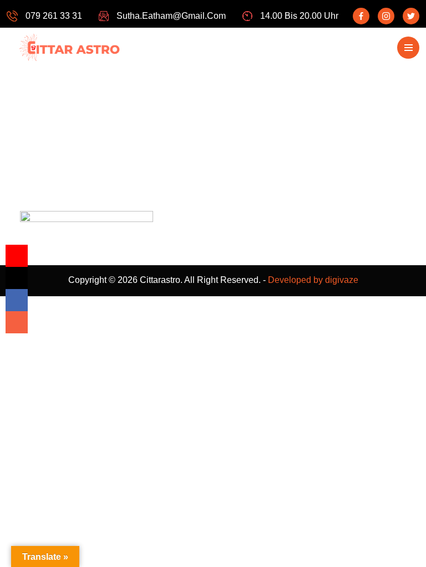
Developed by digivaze (313, 280)
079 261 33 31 (54, 15)
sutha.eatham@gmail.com (171, 15)
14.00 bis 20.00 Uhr (299, 15)
